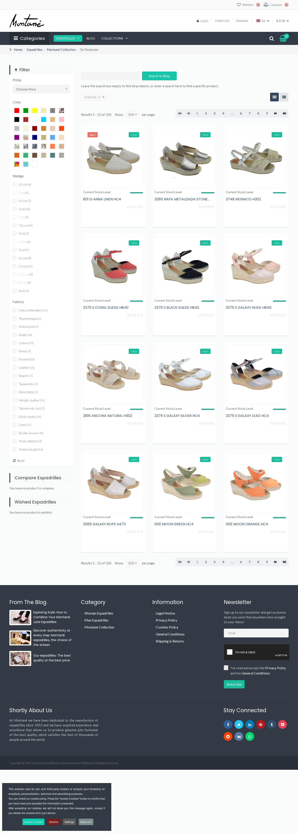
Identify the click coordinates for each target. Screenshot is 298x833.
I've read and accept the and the (258, 670)
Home (18, 49)
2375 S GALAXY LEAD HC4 (247, 415)
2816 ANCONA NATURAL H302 (107, 415)
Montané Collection (61, 49)
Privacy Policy (166, 620)
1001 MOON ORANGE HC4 (247, 524)
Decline (53, 822)
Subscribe (234, 684)
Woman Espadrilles (98, 613)
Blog (91, 38)
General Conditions (170, 634)
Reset (21, 461)
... (232, 113)
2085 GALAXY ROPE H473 (104, 524)
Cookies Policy (167, 627)
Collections (112, 38)
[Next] (275, 113)
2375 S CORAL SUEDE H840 (105, 307)
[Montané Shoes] (26, 20)
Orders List (222, 20)
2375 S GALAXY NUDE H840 (248, 307)
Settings (69, 822)
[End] (284, 113)
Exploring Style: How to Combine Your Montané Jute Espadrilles (51, 617)
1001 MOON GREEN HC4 (174, 524)
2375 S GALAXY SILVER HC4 (177, 415)
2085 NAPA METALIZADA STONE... (182, 199)
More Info (86, 822)
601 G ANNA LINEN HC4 (102, 199)
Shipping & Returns (170, 641)
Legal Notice (165, 613)
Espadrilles (66, 38)
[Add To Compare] (126, 217)
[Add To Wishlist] (138, 217)
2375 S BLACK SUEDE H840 (176, 307)
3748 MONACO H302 (243, 199)
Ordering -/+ (92, 97)
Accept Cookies (33, 822)
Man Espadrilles (96, 620)
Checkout (242, 20)
